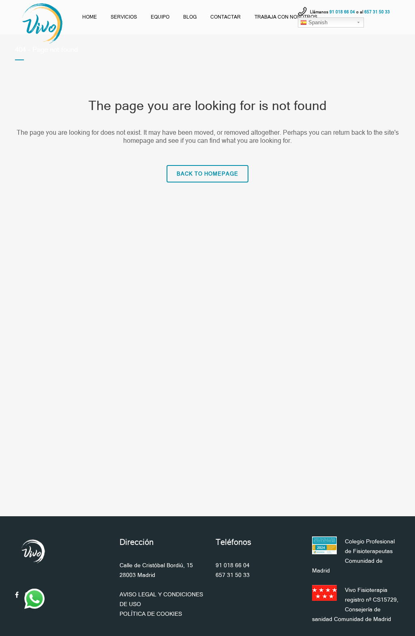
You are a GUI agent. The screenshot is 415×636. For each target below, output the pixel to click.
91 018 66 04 (233, 565)
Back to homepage (207, 174)
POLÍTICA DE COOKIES (151, 614)
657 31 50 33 (233, 575)
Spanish (317, 22)
